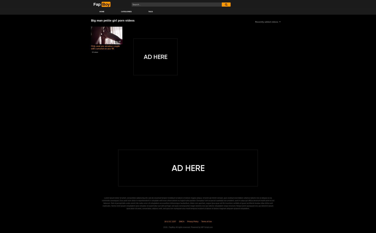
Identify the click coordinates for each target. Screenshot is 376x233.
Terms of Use (206, 222)
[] (226, 4)
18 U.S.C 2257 (170, 222)
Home (101, 11)
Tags (150, 11)
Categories (126, 11)
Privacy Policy (192, 222)
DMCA (181, 222)
